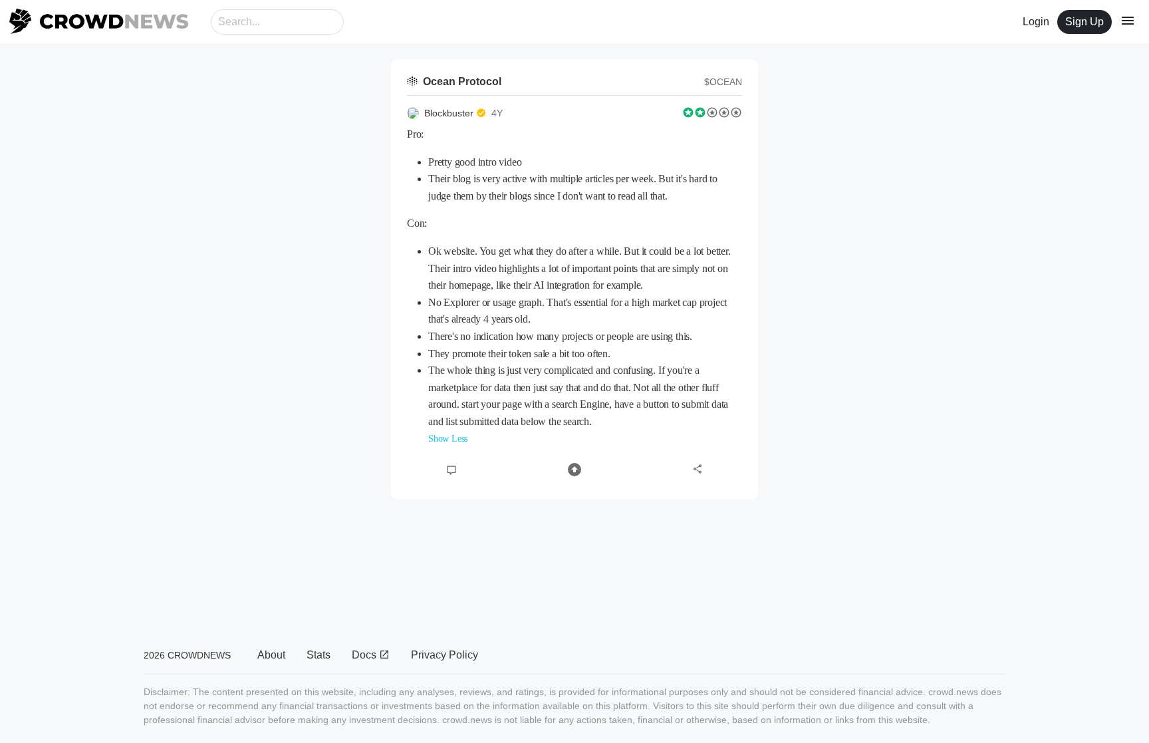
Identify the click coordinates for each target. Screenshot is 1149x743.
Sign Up (1084, 21)
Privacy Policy (444, 655)
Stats (318, 655)
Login (1036, 21)
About (271, 655)
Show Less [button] (447, 439)
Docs (365, 655)
